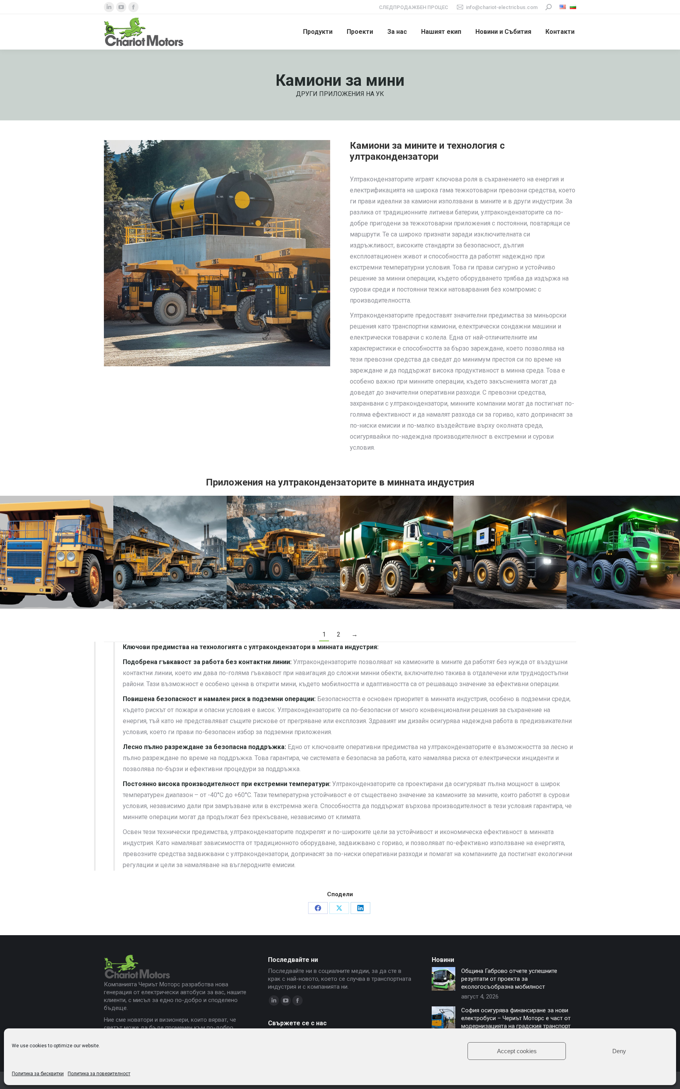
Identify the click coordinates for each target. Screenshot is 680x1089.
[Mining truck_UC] (283, 552)
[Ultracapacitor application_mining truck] (170, 552)
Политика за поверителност (99, 1073)
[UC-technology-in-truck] (56, 552)
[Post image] (443, 979)
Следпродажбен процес (413, 7)
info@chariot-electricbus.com (502, 7)
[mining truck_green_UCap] (396, 552)
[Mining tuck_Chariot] (510, 552)
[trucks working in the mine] (623, 552)
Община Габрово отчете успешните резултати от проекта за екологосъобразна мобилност (509, 978)
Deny (619, 1051)
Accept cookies (517, 1051)
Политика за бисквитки (38, 1073)
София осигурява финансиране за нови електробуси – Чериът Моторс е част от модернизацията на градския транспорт (516, 1018)
